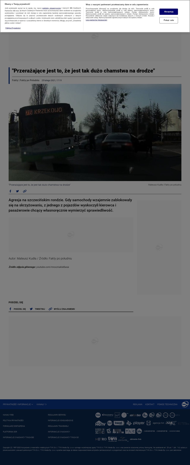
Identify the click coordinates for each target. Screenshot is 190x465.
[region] (95, 16)
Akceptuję (168, 12)
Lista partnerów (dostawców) (96, 20)
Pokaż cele (169, 20)
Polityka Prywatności (12, 28)
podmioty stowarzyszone (51, 8)
